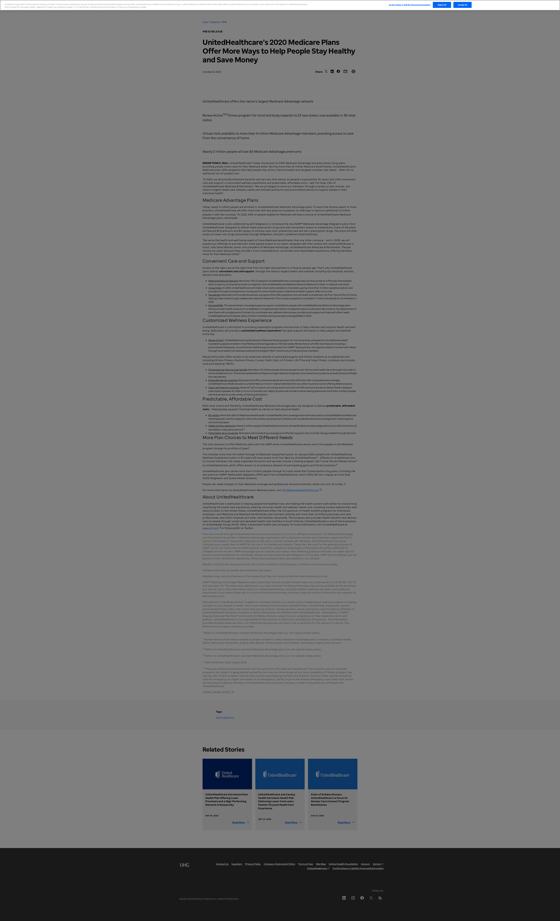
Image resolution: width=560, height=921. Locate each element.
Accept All (462, 5)
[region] (280, 5)
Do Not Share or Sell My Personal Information (409, 5)
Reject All (442, 5)
